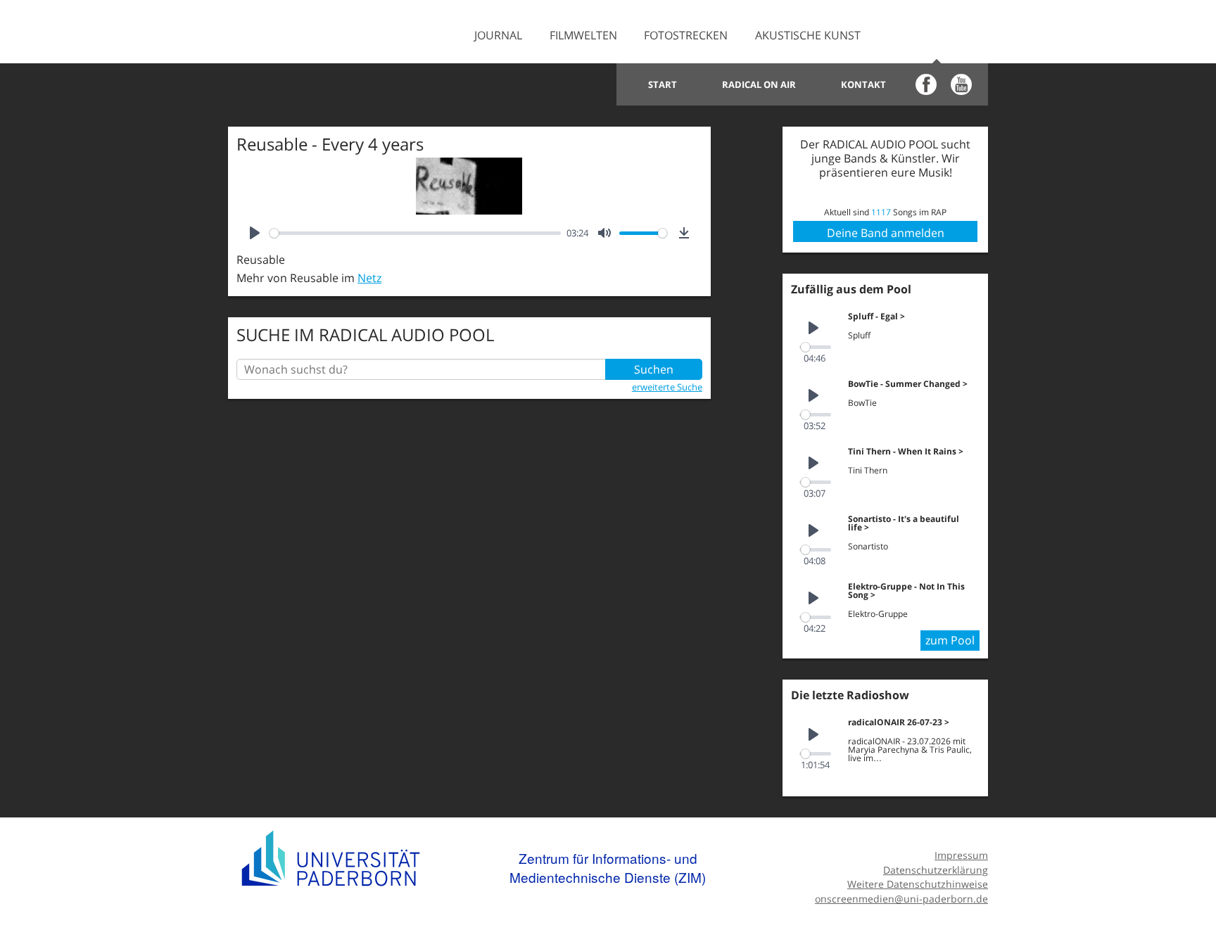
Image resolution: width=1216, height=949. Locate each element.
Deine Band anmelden (885, 233)
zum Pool (950, 640)
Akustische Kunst (808, 35)
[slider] (415, 233)
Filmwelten (583, 35)
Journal (498, 35)
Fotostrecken (686, 35)
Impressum (961, 855)
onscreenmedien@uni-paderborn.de (901, 898)
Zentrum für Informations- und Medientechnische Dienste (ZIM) (607, 867)
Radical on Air (759, 84)
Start (662, 84)
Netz (369, 278)
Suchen (653, 369)
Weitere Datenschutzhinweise (917, 884)
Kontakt (863, 84)
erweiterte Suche (667, 387)
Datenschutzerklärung (935, 870)
